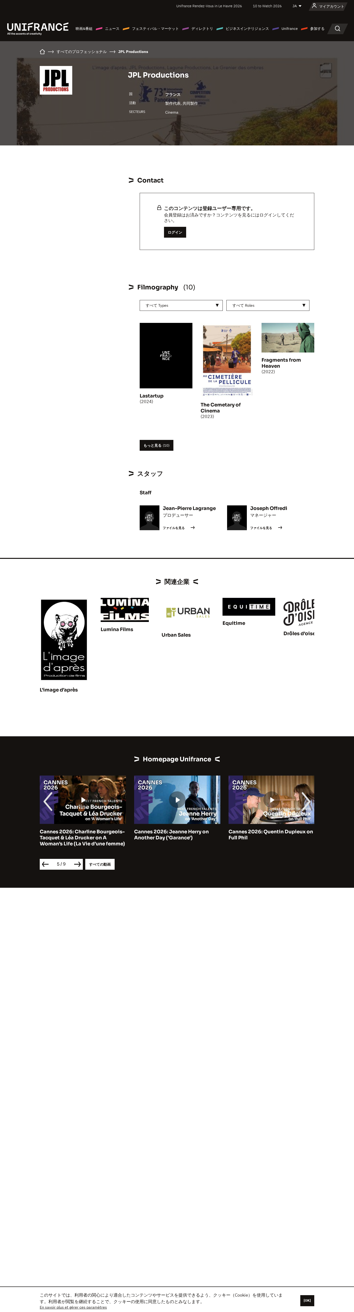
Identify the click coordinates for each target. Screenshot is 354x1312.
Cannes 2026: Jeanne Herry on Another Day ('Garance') (171, 835)
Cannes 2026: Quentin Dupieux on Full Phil (271, 835)
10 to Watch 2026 (267, 6)
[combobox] (181, 305)
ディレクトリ (202, 28)
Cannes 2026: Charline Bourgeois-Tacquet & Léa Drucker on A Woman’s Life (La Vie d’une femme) (82, 838)
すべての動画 (100, 864)
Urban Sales (176, 635)
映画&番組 (84, 28)
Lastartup (152, 396)
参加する (317, 28)
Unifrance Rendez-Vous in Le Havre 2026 (209, 6)
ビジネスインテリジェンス (247, 28)
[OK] (307, 1300)
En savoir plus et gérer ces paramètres (73, 1307)
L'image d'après (59, 690)
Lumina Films (117, 630)
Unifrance (290, 28)
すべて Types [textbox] (157, 305)
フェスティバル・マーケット (155, 28)
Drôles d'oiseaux (303, 634)
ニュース (112, 28)
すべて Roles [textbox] (243, 305)
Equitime (234, 623)
